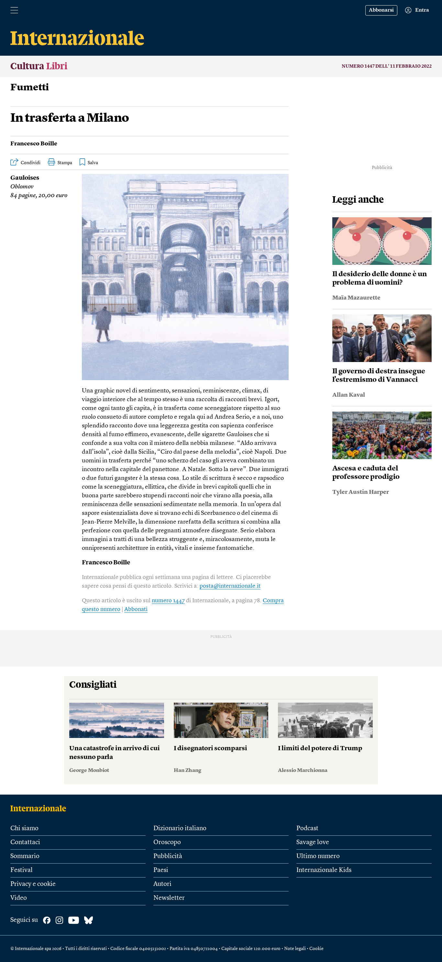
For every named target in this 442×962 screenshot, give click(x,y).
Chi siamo (24, 828)
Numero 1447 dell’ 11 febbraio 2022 (387, 66)
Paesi (160, 870)
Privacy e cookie (33, 884)
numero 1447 (168, 601)
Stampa (65, 163)
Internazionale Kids (323, 870)
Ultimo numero (318, 856)
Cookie (316, 948)
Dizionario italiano (179, 828)
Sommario (24, 856)
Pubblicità (167, 856)
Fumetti (29, 88)
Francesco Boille (33, 144)
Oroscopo (167, 842)
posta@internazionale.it (230, 586)
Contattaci (25, 842)
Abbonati (136, 609)
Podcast (307, 828)
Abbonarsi (381, 10)
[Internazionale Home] (40, 808)
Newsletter (169, 898)
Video (18, 898)
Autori (162, 884)
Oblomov (22, 187)
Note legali (295, 948)
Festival (21, 870)
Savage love (312, 842)
